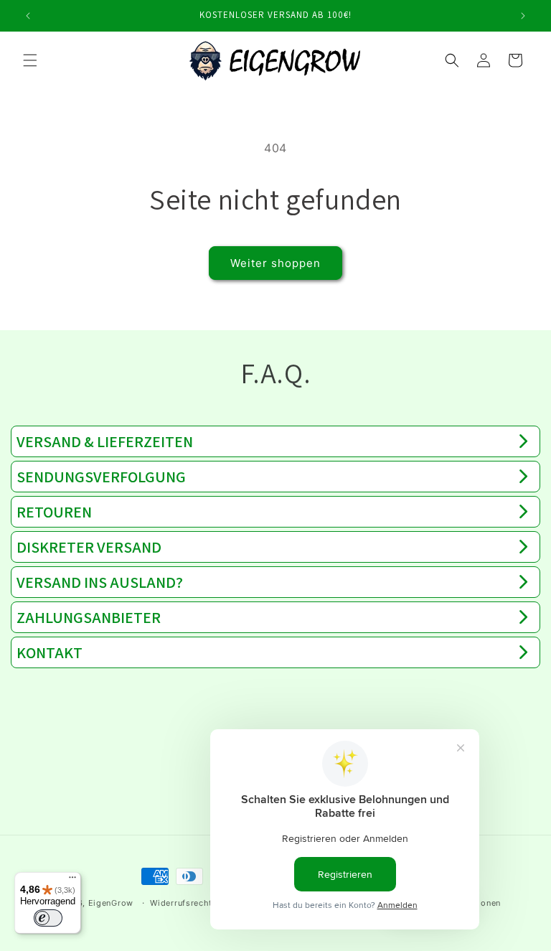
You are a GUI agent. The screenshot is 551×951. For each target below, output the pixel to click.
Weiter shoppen (275, 263)
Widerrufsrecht (181, 903)
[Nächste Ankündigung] (523, 16)
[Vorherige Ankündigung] (28, 16)
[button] (30, 60)
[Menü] (72, 880)
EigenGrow (110, 903)
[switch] (48, 918)
